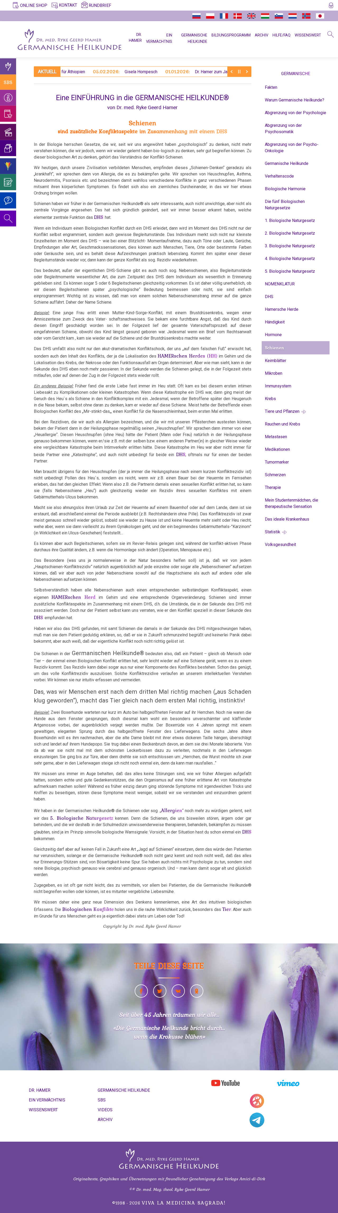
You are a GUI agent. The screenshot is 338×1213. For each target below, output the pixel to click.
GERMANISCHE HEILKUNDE (124, 1090)
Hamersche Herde (281, 309)
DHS (99, 217)
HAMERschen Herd (73, 597)
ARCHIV (261, 35)
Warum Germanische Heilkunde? (294, 100)
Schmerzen (275, 474)
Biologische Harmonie (285, 188)
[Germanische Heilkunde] (8, 66)
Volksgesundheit (280, 544)
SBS (8, 82)
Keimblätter (275, 360)
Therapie (273, 487)
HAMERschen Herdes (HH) (187, 355)
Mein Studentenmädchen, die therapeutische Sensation (291, 503)
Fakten (271, 87)
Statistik (273, 531)
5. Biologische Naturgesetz (81, 818)
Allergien (171, 810)
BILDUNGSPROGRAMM (231, 35)
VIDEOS (105, 1109)
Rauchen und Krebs (282, 424)
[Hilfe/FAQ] (8, 200)
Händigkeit (275, 322)
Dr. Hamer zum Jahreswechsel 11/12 (191, 71)
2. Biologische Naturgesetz (290, 233)
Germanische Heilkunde (286, 163)
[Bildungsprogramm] (8, 166)
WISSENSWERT (308, 35)
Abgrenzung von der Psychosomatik (283, 128)
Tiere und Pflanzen (283, 411)
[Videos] (8, 132)
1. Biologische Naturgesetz (290, 220)
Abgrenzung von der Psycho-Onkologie (291, 147)
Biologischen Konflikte (88, 909)
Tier (226, 909)
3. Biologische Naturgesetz (290, 245)
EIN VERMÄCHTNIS (47, 1100)
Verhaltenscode (279, 176)
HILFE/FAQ (281, 35)
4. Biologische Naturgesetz (290, 258)
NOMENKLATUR (280, 283)
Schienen (274, 347)
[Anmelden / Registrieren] (331, 6)
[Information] (8, 98)
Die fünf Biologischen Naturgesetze (285, 204)
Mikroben (273, 373)
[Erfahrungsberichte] (8, 182)
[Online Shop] (8, 114)
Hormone (273, 334)
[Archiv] (8, 148)
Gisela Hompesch (102, 71)
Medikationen (277, 449)
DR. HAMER (135, 38)
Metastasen (276, 436)
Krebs (270, 398)
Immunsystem (278, 385)
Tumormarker (277, 462)
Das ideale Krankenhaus (287, 519)
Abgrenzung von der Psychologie (295, 112)
